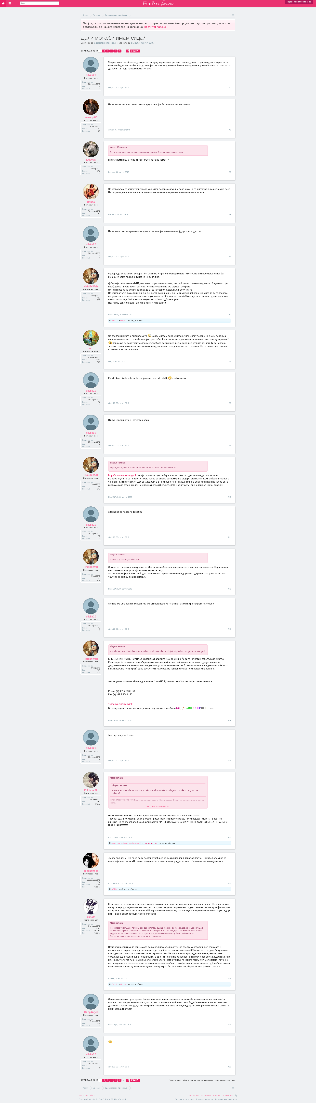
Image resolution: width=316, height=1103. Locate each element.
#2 (230, 130)
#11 (229, 537)
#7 (230, 361)
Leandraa (127, 843)
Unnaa (91, 202)
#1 (230, 88)
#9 (230, 445)
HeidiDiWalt (91, 286)
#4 (230, 214)
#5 (230, 257)
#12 (229, 589)
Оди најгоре (227, 1095)
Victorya (123, 984)
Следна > (135, 51)
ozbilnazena (90, 870)
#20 (229, 1067)
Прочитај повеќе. (155, 26)
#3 (230, 172)
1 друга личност (151, 843)
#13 (229, 629)
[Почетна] (3, 3)
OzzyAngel (91, 1012)
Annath (115, 321)
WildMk (115, 889)
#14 (229, 720)
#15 (229, 760)
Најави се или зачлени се (299, 2)
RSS (236, 1095)
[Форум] (9, 3)
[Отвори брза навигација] (233, 15)
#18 (229, 978)
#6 (230, 315)
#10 (229, 497)
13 (128, 51)
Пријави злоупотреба (185, 1099)
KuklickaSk (91, 790)
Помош (207, 1095)
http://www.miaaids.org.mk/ (122, 475)
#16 (229, 837)
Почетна (216, 1095)
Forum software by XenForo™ (102, 1099)
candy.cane (117, 843)
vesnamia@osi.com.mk (120, 704)
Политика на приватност (225, 1099)
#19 (229, 1025)
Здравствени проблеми (105, 43)
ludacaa (91, 159)
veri (90, 348)
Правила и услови (204, 1099)
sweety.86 (91, 117)
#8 (230, 403)
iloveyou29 (136, 843)
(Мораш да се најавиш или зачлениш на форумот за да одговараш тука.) (202, 1080)
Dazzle (115, 984)
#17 (229, 883)
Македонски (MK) (87, 1095)
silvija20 (134, 43)
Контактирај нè (196, 1095)
